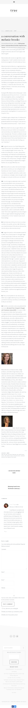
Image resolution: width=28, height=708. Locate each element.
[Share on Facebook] (13, 707)
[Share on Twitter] (15, 707)
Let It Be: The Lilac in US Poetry (14, 677)
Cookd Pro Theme (15, 701)
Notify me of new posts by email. (10, 615)
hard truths (10, 454)
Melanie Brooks (21, 454)
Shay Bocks (23, 701)
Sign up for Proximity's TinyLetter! (14, 652)
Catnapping (14, 671)
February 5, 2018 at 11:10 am (16, 507)
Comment (3, 549)
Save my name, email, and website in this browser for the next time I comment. (13, 598)
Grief (6, 454)
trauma (11, 455)
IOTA (17, 454)
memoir (2, 455)
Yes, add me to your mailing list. (10, 608)
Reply (5, 531)
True (14, 10)
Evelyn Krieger (12, 504)
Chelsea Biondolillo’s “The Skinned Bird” (14, 669)
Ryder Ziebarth (7, 455)
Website (3, 588)
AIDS (4, 454)
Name (3, 572)
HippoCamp (14, 454)
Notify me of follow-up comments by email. (13, 611)
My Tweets (14, 692)
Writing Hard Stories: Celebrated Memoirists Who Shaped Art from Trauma (14, 45)
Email (3, 580)
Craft (15, 30)
